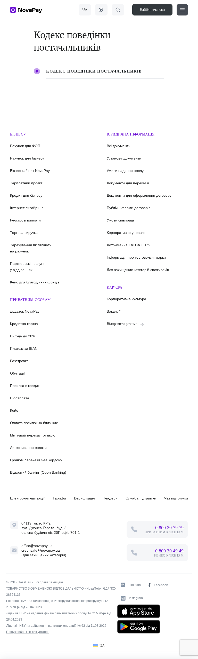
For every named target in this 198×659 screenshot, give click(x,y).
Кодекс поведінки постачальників (94, 71)
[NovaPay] (26, 10)
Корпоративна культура (126, 299)
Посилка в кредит (24, 386)
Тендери (110, 498)
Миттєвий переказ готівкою (32, 435)
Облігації (17, 373)
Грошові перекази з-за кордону (36, 460)
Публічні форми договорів (128, 208)
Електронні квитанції (27, 498)
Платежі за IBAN (23, 348)
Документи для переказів (128, 183)
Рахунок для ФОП (25, 146)
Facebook (161, 585)
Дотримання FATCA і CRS (128, 245)
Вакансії (113, 311)
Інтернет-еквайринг (26, 208)
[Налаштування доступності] (101, 9)
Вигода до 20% (22, 336)
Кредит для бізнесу (26, 195)
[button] (182, 9)
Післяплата (19, 398)
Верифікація (84, 498)
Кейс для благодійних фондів (34, 282)
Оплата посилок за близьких (34, 423)
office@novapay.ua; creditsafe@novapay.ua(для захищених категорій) (43, 550)
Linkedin (135, 585)
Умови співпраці (120, 220)
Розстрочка (19, 361)
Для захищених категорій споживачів (138, 270)
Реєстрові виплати (25, 220)
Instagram (136, 598)
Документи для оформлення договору (139, 195)
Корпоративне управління (129, 233)
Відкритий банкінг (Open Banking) (38, 472)
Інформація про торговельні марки (136, 257)
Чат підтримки (176, 498)
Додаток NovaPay (24, 311)
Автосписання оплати (28, 448)
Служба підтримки (141, 498)
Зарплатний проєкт (26, 183)
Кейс (14, 410)
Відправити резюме (122, 324)
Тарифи (59, 498)
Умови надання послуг (126, 171)
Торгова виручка (24, 233)
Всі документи (118, 146)
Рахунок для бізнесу (27, 158)
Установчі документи (124, 158)
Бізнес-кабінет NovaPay (30, 171)
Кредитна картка (24, 324)
